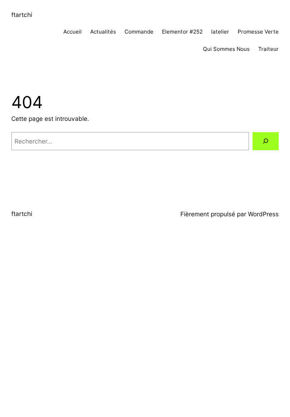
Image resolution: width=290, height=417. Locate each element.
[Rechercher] (266, 141)
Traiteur (268, 49)
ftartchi (21, 14)
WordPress (263, 214)
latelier (220, 31)
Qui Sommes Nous (226, 49)
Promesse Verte (258, 31)
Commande (138, 31)
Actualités (103, 31)
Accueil (72, 31)
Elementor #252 (182, 31)
